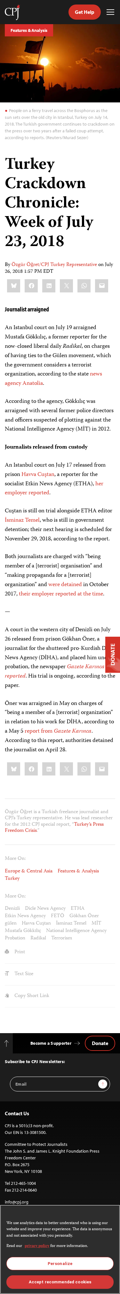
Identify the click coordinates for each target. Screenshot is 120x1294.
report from (58, 731)
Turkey (12, 879)
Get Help (84, 12)
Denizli (12, 909)
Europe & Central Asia (28, 871)
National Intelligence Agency (76, 931)
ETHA (77, 909)
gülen (11, 923)
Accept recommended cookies (60, 1282)
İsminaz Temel (22, 520)
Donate (100, 1043)
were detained (65, 585)
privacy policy (37, 1246)
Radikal (38, 938)
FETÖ (57, 916)
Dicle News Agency (45, 909)
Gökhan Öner (84, 916)
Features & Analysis (29, 30)
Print (19, 952)
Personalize (60, 1263)
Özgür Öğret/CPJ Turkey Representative (54, 265)
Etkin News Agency (25, 916)
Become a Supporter (50, 1043)
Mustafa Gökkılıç (23, 931)
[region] (60, 1249)
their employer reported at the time (61, 594)
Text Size (23, 974)
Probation (15, 938)
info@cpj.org (16, 1202)
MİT (96, 923)
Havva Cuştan (37, 475)
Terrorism (61, 938)
